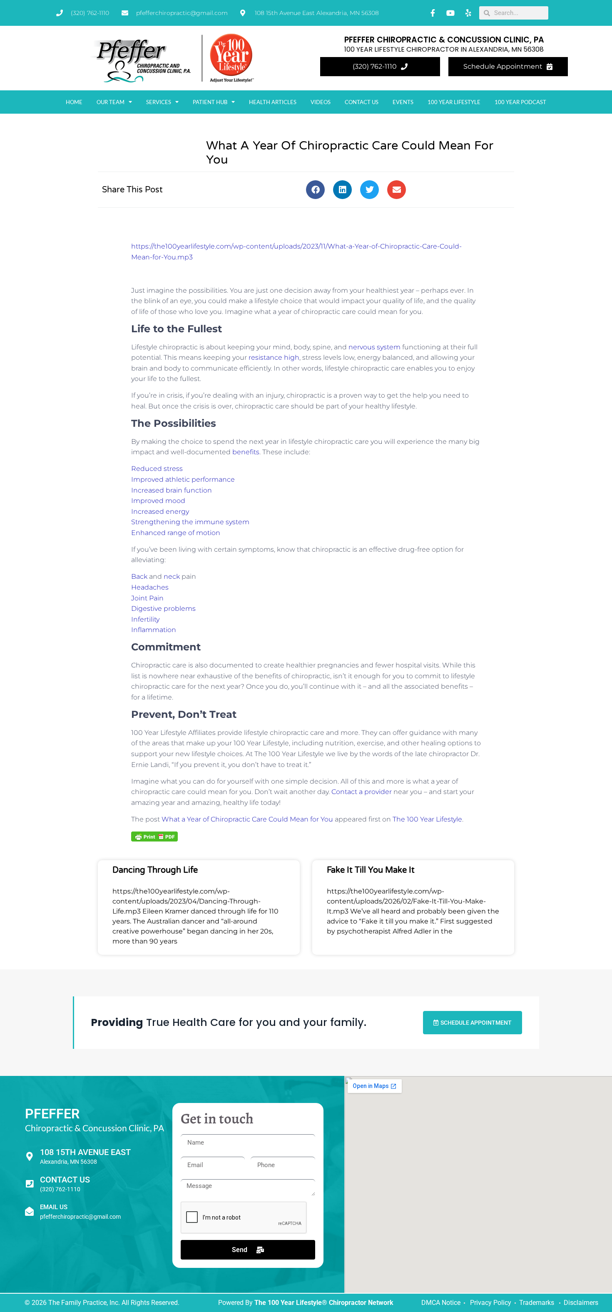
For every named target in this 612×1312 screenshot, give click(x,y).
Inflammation (153, 630)
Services (158, 102)
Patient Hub (210, 102)
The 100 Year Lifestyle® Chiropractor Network (323, 1303)
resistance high (274, 357)
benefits (245, 452)
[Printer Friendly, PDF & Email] (154, 836)
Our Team (110, 102)
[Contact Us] (29, 1184)
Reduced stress (157, 469)
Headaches (150, 587)
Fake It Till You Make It (371, 870)
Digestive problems (163, 608)
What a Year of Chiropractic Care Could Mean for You (247, 819)
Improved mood (158, 501)
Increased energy (160, 511)
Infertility (145, 619)
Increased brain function (171, 490)
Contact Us (361, 102)
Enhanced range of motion (175, 533)
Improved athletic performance (183, 479)
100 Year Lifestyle (454, 102)
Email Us (53, 1207)
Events (403, 102)
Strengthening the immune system (190, 522)
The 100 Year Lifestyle (427, 819)
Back (139, 576)
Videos (321, 102)
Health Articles (272, 102)
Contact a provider (361, 792)
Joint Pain (147, 598)
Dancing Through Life (155, 870)
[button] (315, 189)
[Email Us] (29, 1211)
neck (172, 576)
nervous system (374, 347)
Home (74, 102)
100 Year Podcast (520, 102)
